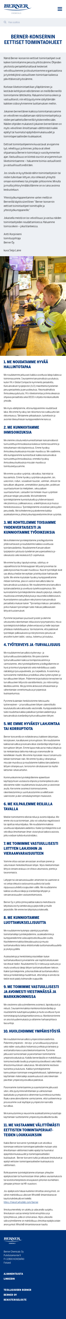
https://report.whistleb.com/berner (21, 1202)
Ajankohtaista (13, 1273)
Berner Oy (10, 1294)
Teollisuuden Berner (17, 1289)
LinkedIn (9, 1278)
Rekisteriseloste (15, 1299)
